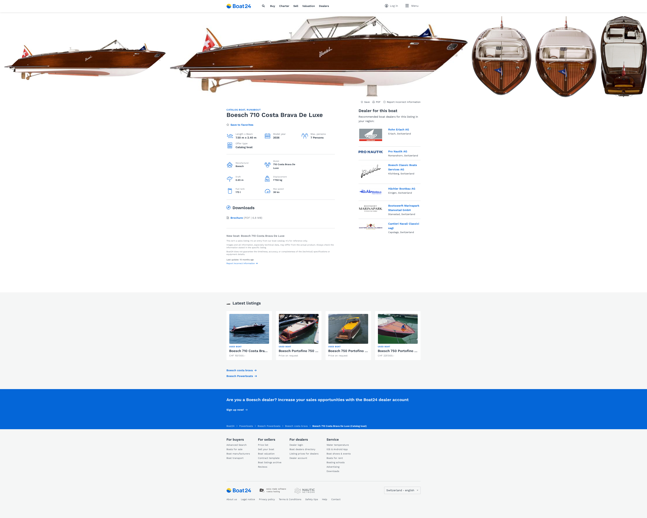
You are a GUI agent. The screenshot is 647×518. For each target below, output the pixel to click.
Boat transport (234, 458)
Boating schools (336, 462)
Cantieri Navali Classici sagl (403, 226)
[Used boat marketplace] (238, 6)
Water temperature (338, 445)
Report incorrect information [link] (404, 102)
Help (324, 499)
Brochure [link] (236, 217)
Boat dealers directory (302, 449)
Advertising (333, 466)
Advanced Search (236, 445)
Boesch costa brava (239, 370)
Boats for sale (234, 449)
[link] (249, 335)
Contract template (269, 458)
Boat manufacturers (238, 453)
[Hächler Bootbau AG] (371, 191)
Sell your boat (266, 449)
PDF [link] (378, 102)
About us (231, 499)
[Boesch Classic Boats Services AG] (371, 171)
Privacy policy (267, 499)
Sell (295, 6)
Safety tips (311, 499)
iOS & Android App (337, 449)
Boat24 (230, 426)
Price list (263, 445)
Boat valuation (266, 453)
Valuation (308, 6)
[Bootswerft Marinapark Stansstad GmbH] (371, 209)
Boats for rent (335, 458)
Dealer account (298, 458)
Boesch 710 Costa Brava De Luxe (256, 351)
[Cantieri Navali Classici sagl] (371, 227)
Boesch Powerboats (239, 376)
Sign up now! (235, 409)
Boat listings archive (269, 462)
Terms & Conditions (290, 499)
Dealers (324, 6)
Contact (336, 499)
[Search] (264, 6)
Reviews (262, 466)
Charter (284, 6)
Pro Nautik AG (397, 151)
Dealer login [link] (296, 445)
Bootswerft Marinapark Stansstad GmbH (403, 208)
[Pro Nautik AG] (371, 153)
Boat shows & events (339, 453)
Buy (272, 6)
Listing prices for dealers (303, 453)
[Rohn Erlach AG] (370, 135)
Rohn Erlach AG (398, 129)
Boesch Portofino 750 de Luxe (303, 351)
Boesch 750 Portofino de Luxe (353, 351)
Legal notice (248, 499)
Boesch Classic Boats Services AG (402, 167)
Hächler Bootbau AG (401, 188)
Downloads (333, 471)
